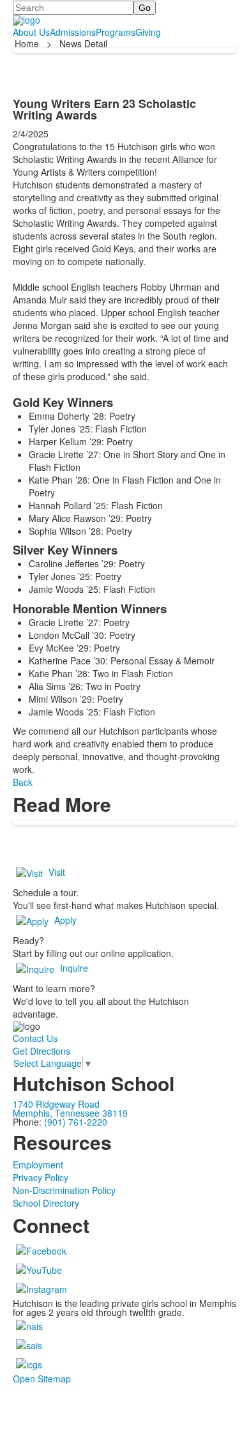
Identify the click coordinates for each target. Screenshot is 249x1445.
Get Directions (41, 1050)
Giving (148, 32)
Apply (65, 920)
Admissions (73, 32)
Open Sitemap (42, 1378)
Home (28, 43)
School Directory (46, 1203)
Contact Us (35, 1038)
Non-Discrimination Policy (64, 1190)
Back (23, 782)
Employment (38, 1164)
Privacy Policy (40, 1177)
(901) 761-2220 (75, 1121)
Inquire (74, 967)
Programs (115, 32)
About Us (31, 32)
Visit (57, 872)
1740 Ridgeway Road (56, 1103)
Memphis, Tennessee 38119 (70, 1112)
